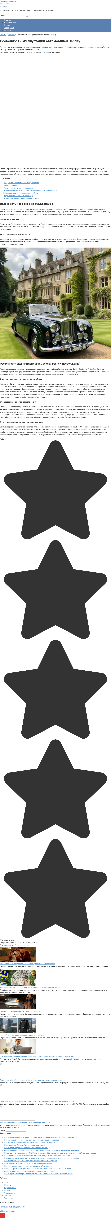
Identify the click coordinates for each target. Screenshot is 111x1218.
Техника (7, 1196)
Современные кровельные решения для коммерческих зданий (30, 1171)
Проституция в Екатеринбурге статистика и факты (20, 1011)
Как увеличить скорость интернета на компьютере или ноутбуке (26, 1123)
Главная (7, 20)
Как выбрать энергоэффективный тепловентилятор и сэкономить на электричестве (38, 1174)
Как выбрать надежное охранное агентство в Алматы (22, 1035)
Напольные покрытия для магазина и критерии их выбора (28, 1163)
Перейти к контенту (8, 1)
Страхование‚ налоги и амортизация (18, 196)
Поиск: (3, 16)
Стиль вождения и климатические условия (21, 198)
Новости (7, 30)
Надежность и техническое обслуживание (21, 183)
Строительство (10, 23)
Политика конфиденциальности (12, 1207)
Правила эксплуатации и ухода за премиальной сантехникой (28, 1166)
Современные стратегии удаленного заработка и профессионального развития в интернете (37, 1056)
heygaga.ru (3, 6)
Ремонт (7, 25)
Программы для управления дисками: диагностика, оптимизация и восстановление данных (37, 1101)
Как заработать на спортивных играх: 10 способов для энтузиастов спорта (30, 988)
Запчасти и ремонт (11, 185)
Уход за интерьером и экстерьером (18, 188)
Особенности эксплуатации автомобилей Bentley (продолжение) (30, 191)
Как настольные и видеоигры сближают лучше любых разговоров (27, 964)
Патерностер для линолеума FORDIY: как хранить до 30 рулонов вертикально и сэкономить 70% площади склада (50, 1153)
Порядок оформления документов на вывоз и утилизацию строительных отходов (37, 1169)
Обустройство (10, 1188)
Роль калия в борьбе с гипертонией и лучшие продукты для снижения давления (32, 1080)
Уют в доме (9, 28)
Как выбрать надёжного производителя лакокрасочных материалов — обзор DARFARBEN (40, 1137)
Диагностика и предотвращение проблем (21, 193)
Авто (6, 1182)
